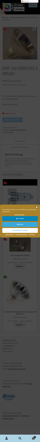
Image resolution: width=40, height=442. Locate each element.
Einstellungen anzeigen (20, 230)
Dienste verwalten (19, 214)
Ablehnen (20, 224)
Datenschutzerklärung (21, 234)
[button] (37, 207)
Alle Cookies (20, 219)
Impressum (32, 234)
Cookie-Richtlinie (9, 234)
